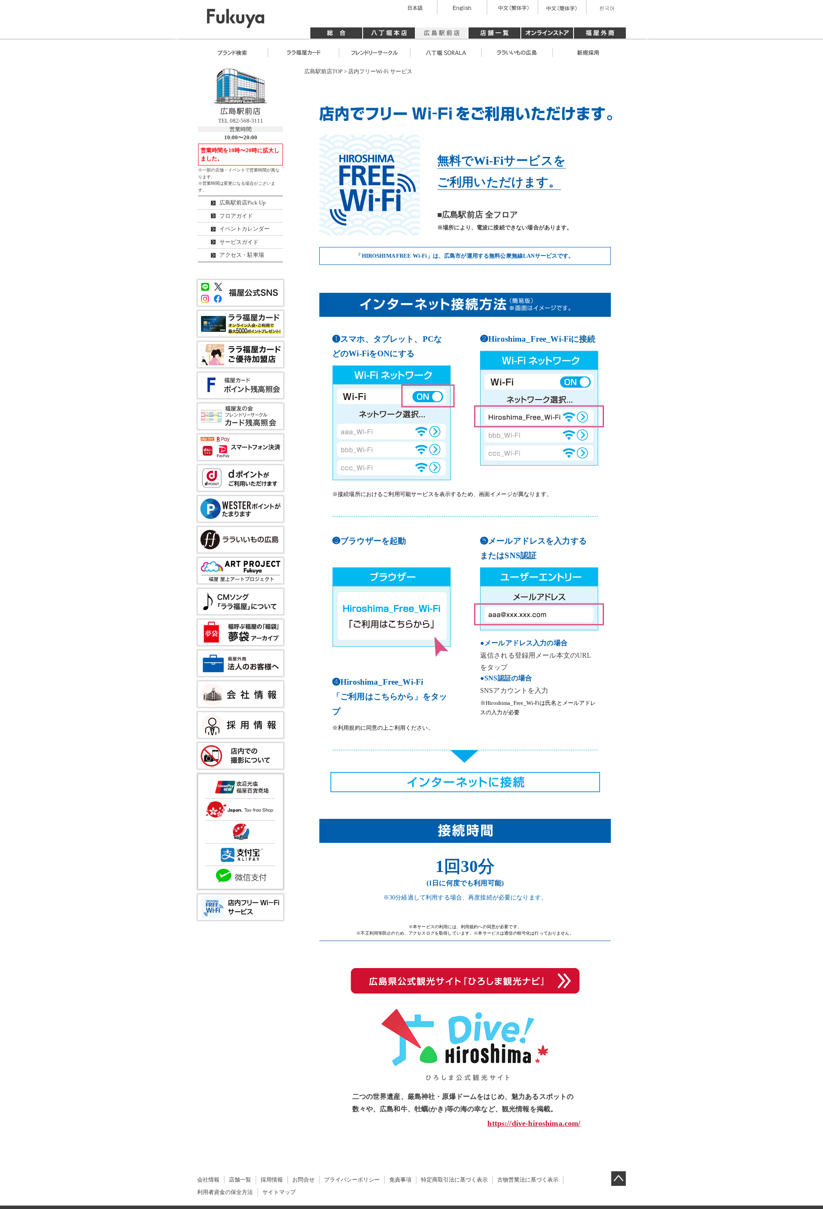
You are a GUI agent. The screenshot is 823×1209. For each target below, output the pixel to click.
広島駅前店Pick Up (242, 202)
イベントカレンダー (244, 229)
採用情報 (272, 1179)
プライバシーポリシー (352, 1179)
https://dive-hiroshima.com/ (533, 1123)
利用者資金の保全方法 (225, 1192)
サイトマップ (279, 1192)
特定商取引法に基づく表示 (454, 1179)
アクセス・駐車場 (241, 255)
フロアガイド (236, 216)
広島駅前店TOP (323, 71)
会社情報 (208, 1179)
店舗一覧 (240, 1179)
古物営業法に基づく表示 (528, 1179)
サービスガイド (238, 242)
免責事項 (400, 1179)
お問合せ (303, 1179)
